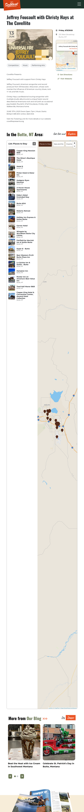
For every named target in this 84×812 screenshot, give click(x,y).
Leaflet (58, 68)
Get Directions (73, 48)
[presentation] (10, 776)
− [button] (74, 146)
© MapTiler (63, 68)
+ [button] (74, 143)
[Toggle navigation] (79, 4)
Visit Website (66, 79)
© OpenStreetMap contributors (68, 708)
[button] (15, 776)
